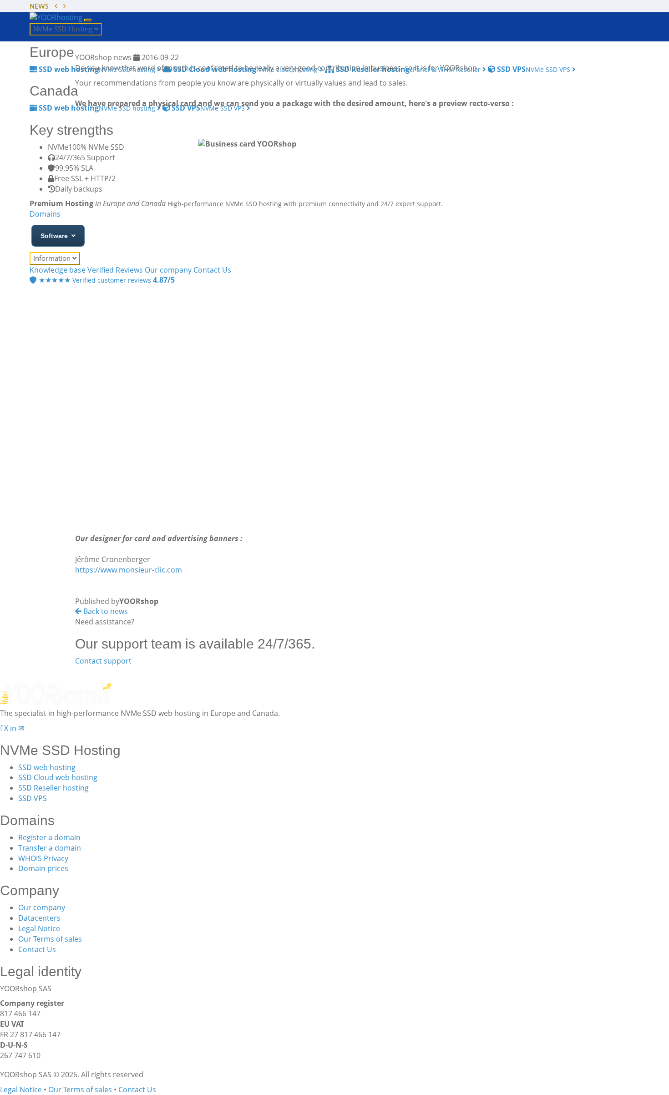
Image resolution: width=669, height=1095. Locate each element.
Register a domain (49, 837)
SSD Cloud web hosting (57, 777)
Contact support (103, 661)
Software (54, 235)
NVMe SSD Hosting (63, 28)
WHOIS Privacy (43, 858)
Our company (41, 907)
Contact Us (37, 949)
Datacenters (39, 918)
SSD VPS (32, 798)
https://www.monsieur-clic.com (128, 570)
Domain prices (43, 868)
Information (52, 258)
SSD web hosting (47, 767)
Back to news (104, 611)
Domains (45, 214)
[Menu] (87, 20)
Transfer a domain (49, 848)
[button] (56, 7)
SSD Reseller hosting (53, 788)
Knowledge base (58, 270)
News (39, 7)
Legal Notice (39, 928)
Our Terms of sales (50, 939)
